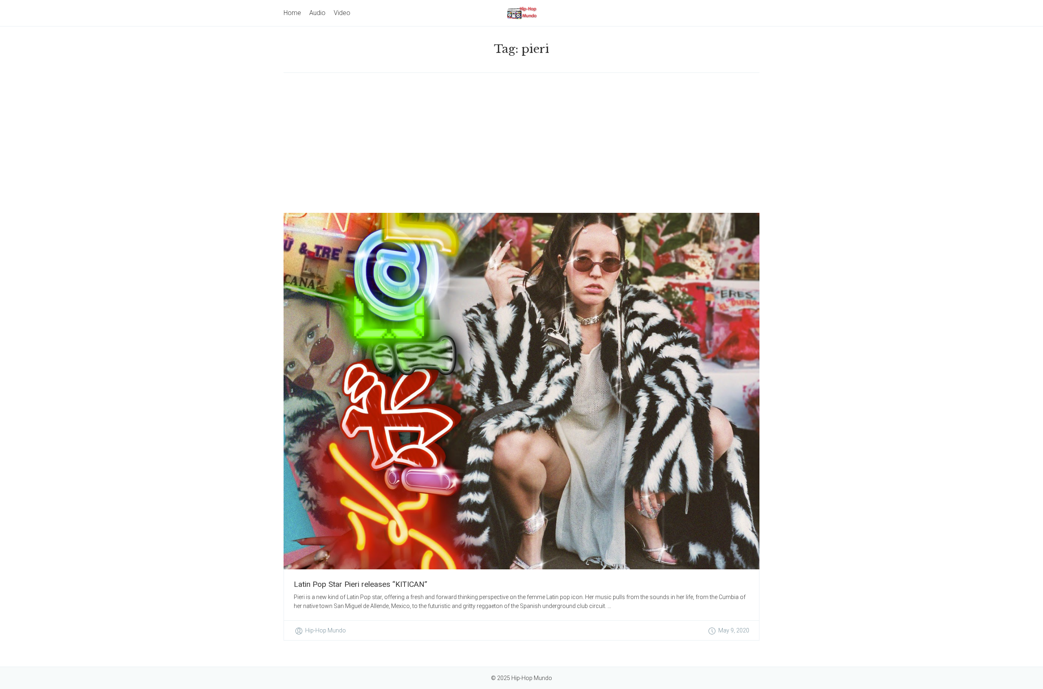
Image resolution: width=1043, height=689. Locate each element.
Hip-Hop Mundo (325, 630)
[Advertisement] (521, 143)
